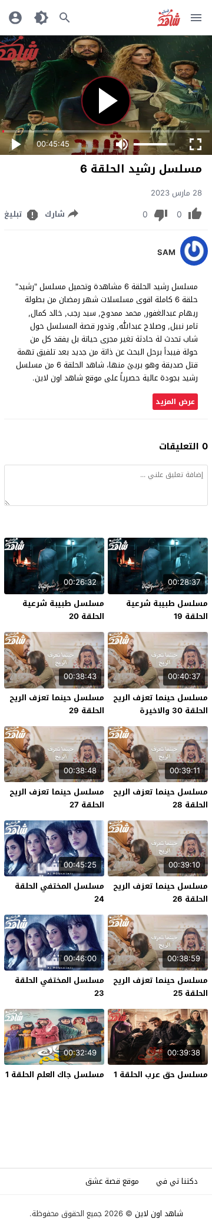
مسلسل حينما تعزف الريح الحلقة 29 (56, 704)
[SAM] (194, 263)
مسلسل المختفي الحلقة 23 (59, 987)
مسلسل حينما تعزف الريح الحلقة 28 (160, 798)
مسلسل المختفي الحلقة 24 (59, 892)
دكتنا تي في (177, 1181)
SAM (166, 253)
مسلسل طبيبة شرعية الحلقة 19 (167, 610)
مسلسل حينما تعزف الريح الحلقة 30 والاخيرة (160, 704)
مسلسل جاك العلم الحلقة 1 (54, 1074)
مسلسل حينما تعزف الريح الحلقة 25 (160, 987)
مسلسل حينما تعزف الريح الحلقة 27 (56, 798)
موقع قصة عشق (112, 1181)
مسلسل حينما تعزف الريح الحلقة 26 (160, 892)
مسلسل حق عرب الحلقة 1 (161, 1074)
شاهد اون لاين (159, 1213)
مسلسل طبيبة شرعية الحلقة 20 (63, 610)
